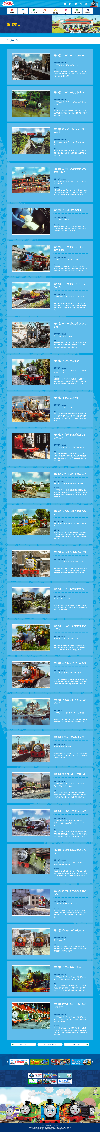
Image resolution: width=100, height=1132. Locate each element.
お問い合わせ (55, 1125)
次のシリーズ (76, 1044)
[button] (8, 1062)
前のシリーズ (23, 1044)
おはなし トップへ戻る (50, 1044)
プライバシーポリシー (46, 1125)
